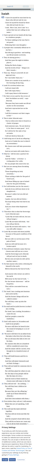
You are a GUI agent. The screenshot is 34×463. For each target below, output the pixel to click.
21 (3, 356)
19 (3, 321)
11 (3, 166)
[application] (17, 9)
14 (3, 232)
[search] (31, 2)
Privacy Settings (13, 455)
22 (3, 366)
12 (3, 186)
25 (3, 409)
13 (3, 212)
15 (3, 249)
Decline (12, 460)
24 (3, 401)
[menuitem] (2, 2)
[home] (2, 2)
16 (3, 264)
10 (3, 154)
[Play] (1, 9)
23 (3, 384)
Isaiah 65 (10, 6)
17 (3, 291)
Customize (21, 460)
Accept (5, 460)
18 (3, 306)
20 (3, 334)
